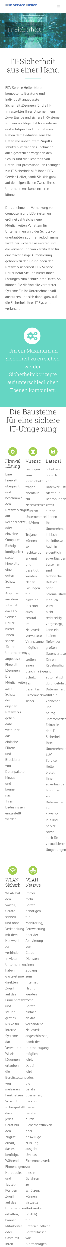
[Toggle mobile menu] (59, 7)
